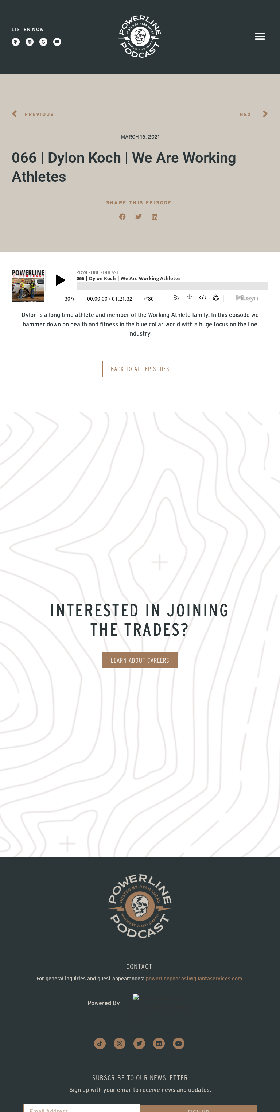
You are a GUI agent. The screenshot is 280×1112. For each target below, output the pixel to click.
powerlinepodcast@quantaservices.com (194, 978)
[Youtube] (57, 42)
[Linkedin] (159, 1043)
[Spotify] (30, 42)
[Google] (43, 42)
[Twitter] (139, 1043)
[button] (260, 36)
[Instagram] (119, 1043)
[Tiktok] (100, 1043)
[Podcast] (16, 42)
